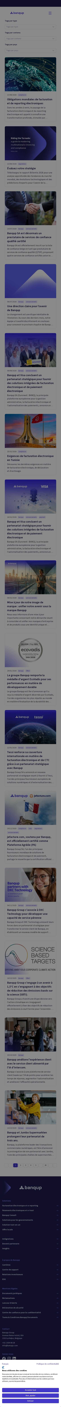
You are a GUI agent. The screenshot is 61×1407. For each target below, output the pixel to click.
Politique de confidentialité (48, 1364)
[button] (5, 1364)
